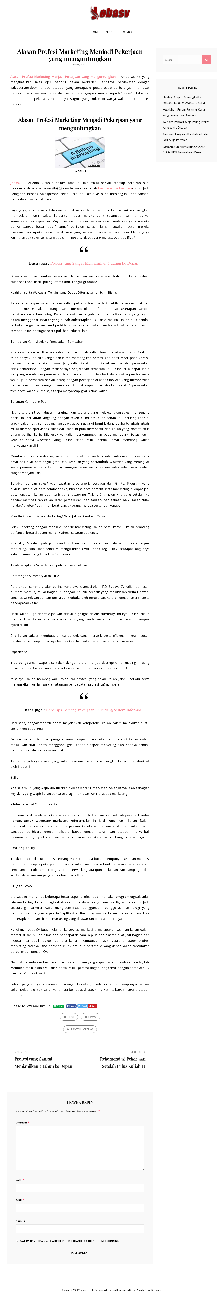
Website (20, 1220)
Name (20, 1180)
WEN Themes (155, 1289)
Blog (108, 32)
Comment (22, 1122)
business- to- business (115, 188)
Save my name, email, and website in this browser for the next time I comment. (69, 1241)
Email (20, 1200)
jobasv (15, 183)
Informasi (126, 32)
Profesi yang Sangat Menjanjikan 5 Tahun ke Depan (94, 263)
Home (95, 32)
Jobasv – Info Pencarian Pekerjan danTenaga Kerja (108, 1289)
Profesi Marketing (82, 1029)
